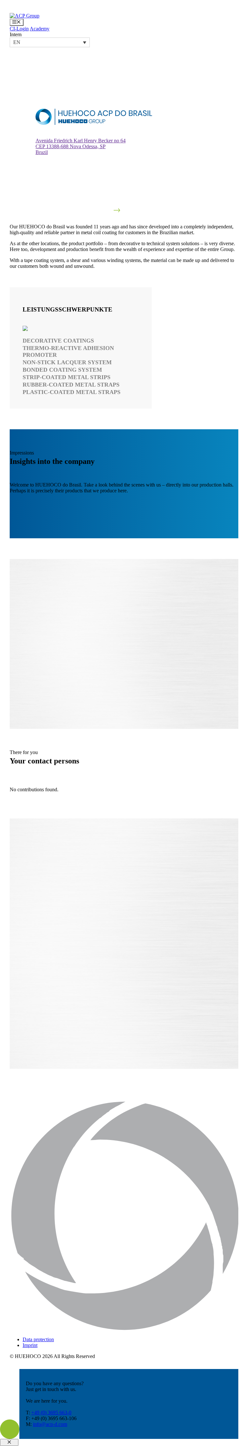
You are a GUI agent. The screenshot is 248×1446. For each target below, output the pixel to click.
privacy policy (177, 1038)
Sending (142, 1044)
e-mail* (140, 961)
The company (146, 936)
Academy (39, 28)
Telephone (143, 949)
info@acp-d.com (50, 1424)
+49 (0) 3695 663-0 (51, 1412)
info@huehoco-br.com (71, 998)
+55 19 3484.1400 (29, 998)
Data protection (38, 1339)
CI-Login (19, 28)
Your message (146, 974)
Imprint (30, 1345)
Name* (139, 911)
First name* (144, 898)
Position (140, 923)
